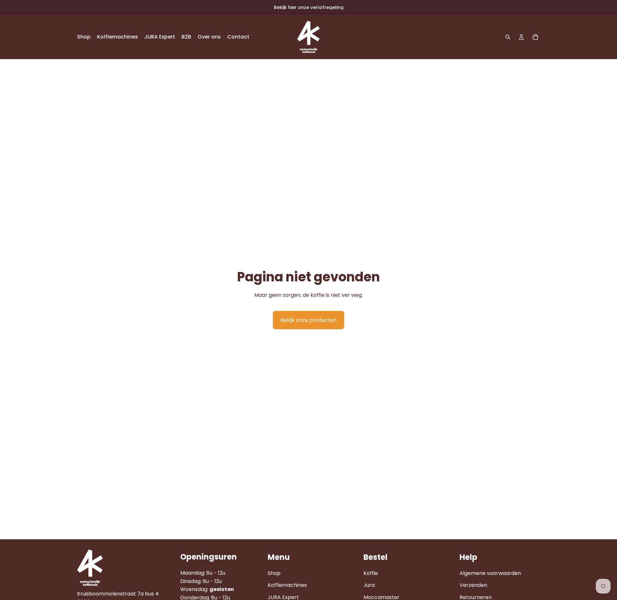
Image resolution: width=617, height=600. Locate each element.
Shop (274, 573)
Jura (369, 585)
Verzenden (473, 585)
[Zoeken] (508, 37)
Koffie (370, 573)
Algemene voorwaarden (490, 573)
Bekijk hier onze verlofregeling (309, 7)
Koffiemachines (287, 585)
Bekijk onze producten (308, 320)
